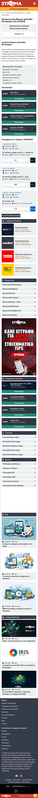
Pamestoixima (6, 734)
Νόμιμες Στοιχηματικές (9, 703)
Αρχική (3, 13)
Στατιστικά (5, 712)
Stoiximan (5, 748)
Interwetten (5, 740)
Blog (3, 721)
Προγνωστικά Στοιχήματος (10, 709)
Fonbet (4, 737)
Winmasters (5, 743)
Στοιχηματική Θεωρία (8, 715)
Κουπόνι (4, 724)
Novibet (4, 731)
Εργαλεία (4, 718)
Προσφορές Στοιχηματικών (10, 706)
